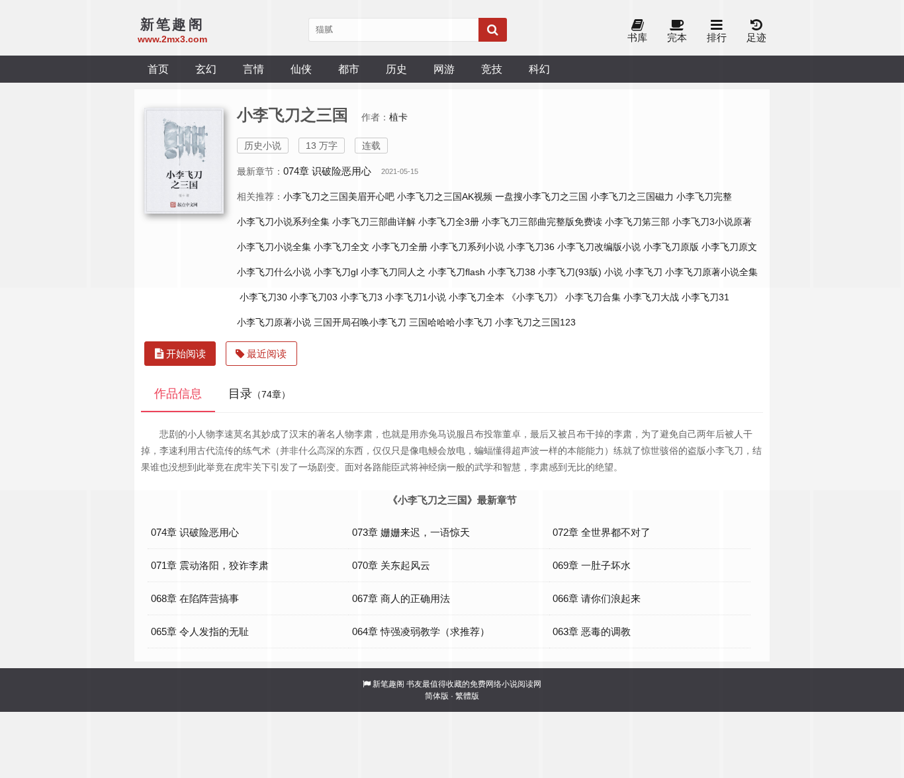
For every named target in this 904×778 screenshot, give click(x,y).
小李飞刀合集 (593, 297)
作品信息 (178, 393)
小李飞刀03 (314, 297)
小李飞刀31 (705, 297)
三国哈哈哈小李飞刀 (450, 322)
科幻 (539, 69)
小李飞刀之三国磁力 (632, 196)
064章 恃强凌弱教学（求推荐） (421, 631)
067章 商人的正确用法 (401, 598)
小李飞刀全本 (476, 297)
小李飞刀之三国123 (535, 322)
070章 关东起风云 (391, 565)
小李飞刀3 (361, 297)
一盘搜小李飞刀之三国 (541, 196)
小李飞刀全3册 (448, 221)
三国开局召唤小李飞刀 (360, 322)
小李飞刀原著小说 (274, 322)
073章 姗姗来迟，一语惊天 (411, 532)
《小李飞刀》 (535, 297)
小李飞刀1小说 (415, 297)
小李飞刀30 (263, 297)
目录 (259, 393)
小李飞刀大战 (651, 297)
